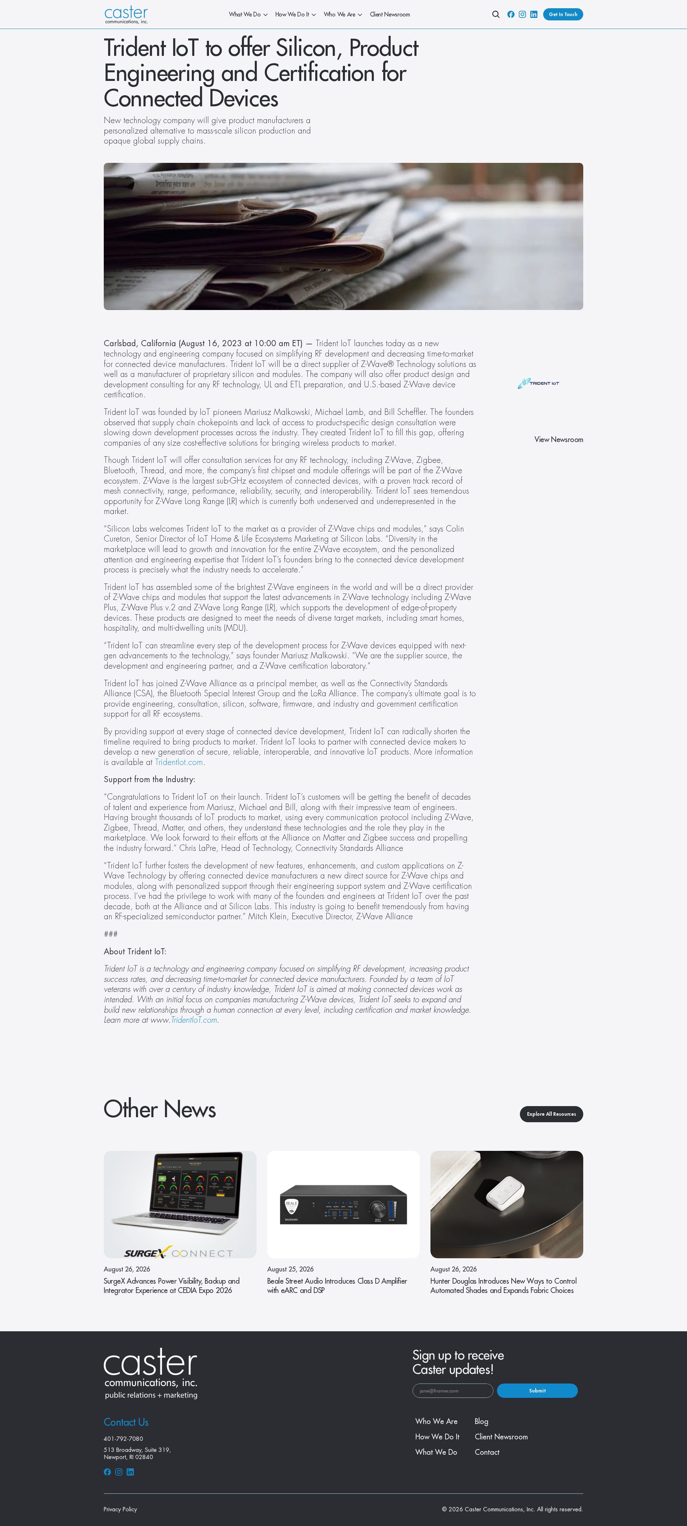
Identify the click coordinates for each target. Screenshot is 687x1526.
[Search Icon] (496, 14)
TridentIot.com (179, 762)
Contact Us (126, 1423)
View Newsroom (559, 440)
